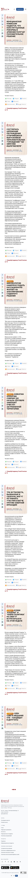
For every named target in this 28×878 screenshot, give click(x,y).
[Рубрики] (25, 9)
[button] (2, 15)
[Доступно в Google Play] (14, 867)
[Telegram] (14, 862)
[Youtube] (11, 862)
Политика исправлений (6, 835)
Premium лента (4, 822)
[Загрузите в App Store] (5, 867)
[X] (8, 862)
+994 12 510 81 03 (4, 812)
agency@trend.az (4, 813)
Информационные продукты (7, 843)
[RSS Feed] (20, 862)
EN (11, 875)
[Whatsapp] (2, 862)
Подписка (3, 841)
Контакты (3, 831)
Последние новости (5, 820)
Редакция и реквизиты (6, 829)
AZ (14, 875)
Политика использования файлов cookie (10, 854)
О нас (2, 827)
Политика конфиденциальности (8, 850)
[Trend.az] (5, 9)
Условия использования (6, 848)
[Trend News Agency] (5, 801)
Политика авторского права (7, 852)
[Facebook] (5, 862)
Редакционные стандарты (7, 833)
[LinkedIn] (17, 862)
